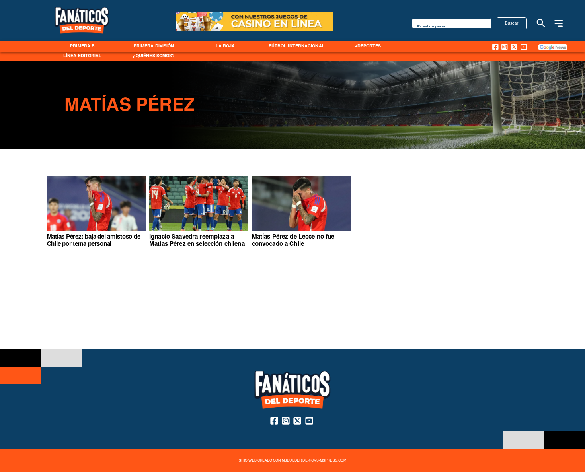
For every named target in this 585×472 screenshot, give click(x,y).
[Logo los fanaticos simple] (82, 39)
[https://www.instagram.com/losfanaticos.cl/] (505, 47)
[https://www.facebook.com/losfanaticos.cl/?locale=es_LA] (495, 47)
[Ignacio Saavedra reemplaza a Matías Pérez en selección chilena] (198, 231)
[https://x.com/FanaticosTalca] (514, 47)
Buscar (512, 23)
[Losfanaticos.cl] (541, 23)
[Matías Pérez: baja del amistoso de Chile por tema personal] (96, 231)
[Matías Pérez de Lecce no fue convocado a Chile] (301, 231)
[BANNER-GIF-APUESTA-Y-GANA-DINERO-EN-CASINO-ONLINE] (254, 30)
